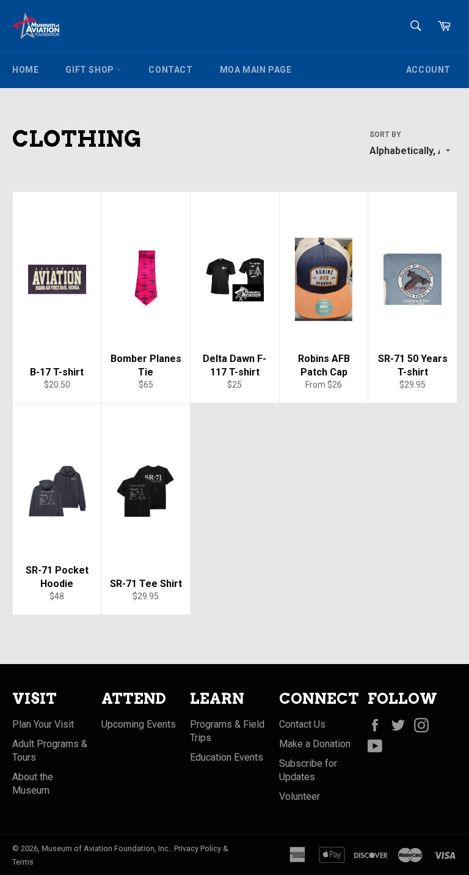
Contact (170, 70)
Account (428, 70)
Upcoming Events (138, 724)
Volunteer (299, 796)
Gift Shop (90, 70)
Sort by (385, 134)
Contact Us (302, 724)
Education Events (226, 757)
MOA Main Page (256, 70)
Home (25, 70)
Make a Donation (315, 744)
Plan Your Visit (43, 724)
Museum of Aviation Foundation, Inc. (106, 848)
